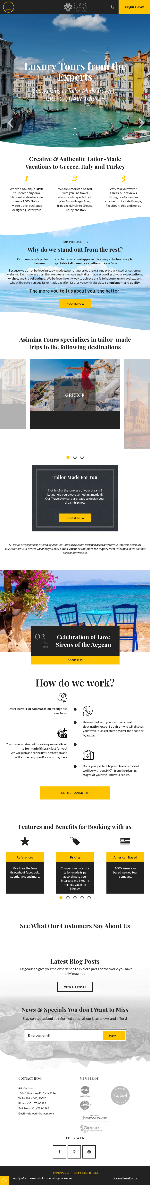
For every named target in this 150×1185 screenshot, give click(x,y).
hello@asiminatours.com (40, 1113)
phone (136, 730)
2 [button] (75, 457)
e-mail (64, 549)
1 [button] (68, 457)
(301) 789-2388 (36, 1103)
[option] (75, 393)
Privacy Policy (60, 1172)
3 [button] (82, 457)
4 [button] (82, 897)
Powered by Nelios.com (125, 1178)
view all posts (75, 987)
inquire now (75, 303)
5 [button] (89, 897)
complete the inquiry (94, 549)
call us (73, 549)
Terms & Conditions (86, 1172)
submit (114, 1035)
